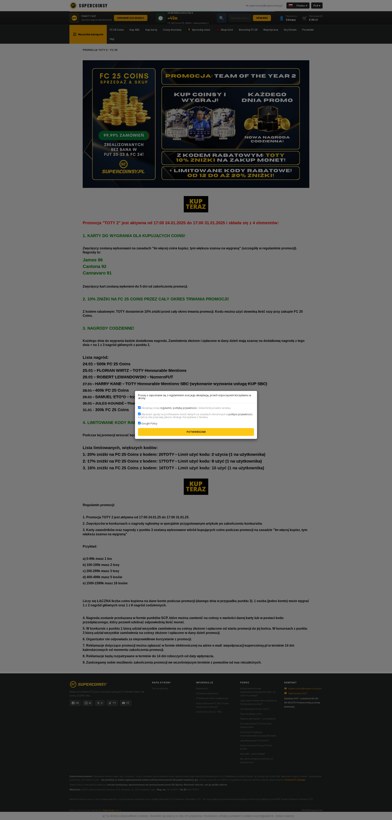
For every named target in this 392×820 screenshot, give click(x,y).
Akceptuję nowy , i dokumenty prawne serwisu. (186, 408)
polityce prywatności (240, 414)
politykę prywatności (185, 408)
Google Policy (149, 423)
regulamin (166, 408)
